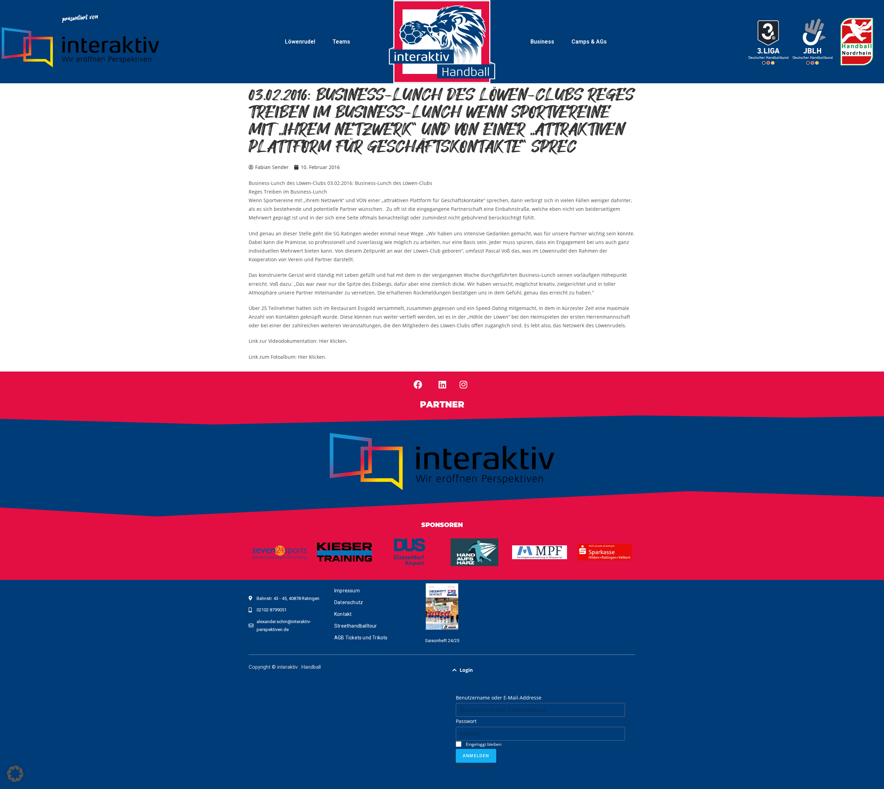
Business (542, 41)
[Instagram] (463, 384)
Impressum (347, 590)
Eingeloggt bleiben (483, 744)
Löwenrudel (300, 41)
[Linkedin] (442, 384)
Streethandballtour (355, 626)
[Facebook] (418, 384)
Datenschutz (348, 602)
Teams (341, 41)
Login (466, 670)
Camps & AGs (589, 41)
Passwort (466, 721)
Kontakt (343, 614)
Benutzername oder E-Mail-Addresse (498, 697)
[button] (540, 670)
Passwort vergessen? (476, 766)
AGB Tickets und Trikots (361, 637)
